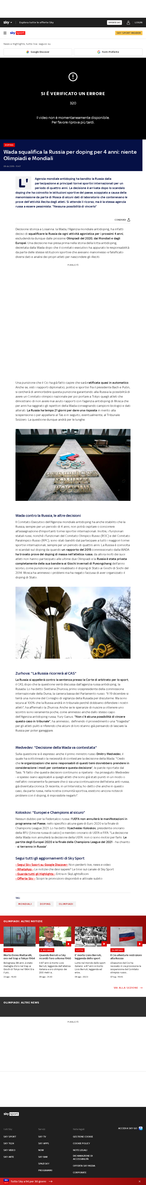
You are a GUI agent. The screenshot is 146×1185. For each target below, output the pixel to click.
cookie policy (81, 1143)
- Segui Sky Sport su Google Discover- (41, 864)
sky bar (43, 1157)
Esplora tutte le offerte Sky (36, 22)
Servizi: (42, 1129)
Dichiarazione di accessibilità (83, 1157)
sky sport (10, 1136)
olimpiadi (66, 904)
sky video (9, 1150)
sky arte (9, 1157)
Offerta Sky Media (84, 1165)
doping (45, 904)
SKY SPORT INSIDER (129, 33)
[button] (67, 1181)
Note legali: (79, 1129)
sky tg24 (9, 1143)
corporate (79, 1172)
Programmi (45, 1170)
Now (41, 1150)
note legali (80, 1150)
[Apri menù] (5, 33)
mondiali (25, 904)
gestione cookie (83, 1136)
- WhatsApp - (24, 869)
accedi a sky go (127, 1128)
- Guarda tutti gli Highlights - (35, 874)
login (138, 22)
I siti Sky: (8, 1129)
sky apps (43, 1143)
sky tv (42, 1136)
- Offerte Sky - (25, 878)
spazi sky (43, 1163)
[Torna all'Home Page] (17, 33)
